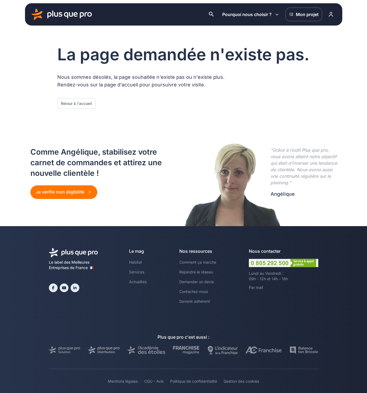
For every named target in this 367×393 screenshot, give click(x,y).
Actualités (138, 281)
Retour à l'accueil (76, 103)
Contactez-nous (193, 291)
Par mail (256, 287)
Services (136, 272)
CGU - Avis (154, 381)
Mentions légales (123, 381)
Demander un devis (196, 281)
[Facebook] (53, 287)
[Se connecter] (331, 14)
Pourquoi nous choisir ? (247, 14)
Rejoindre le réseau (196, 272)
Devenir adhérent (194, 301)
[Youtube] (64, 287)
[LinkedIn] (75, 287)
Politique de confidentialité (193, 381)
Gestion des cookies (241, 381)
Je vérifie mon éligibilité (60, 192)
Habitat (135, 262)
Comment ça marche (197, 262)
